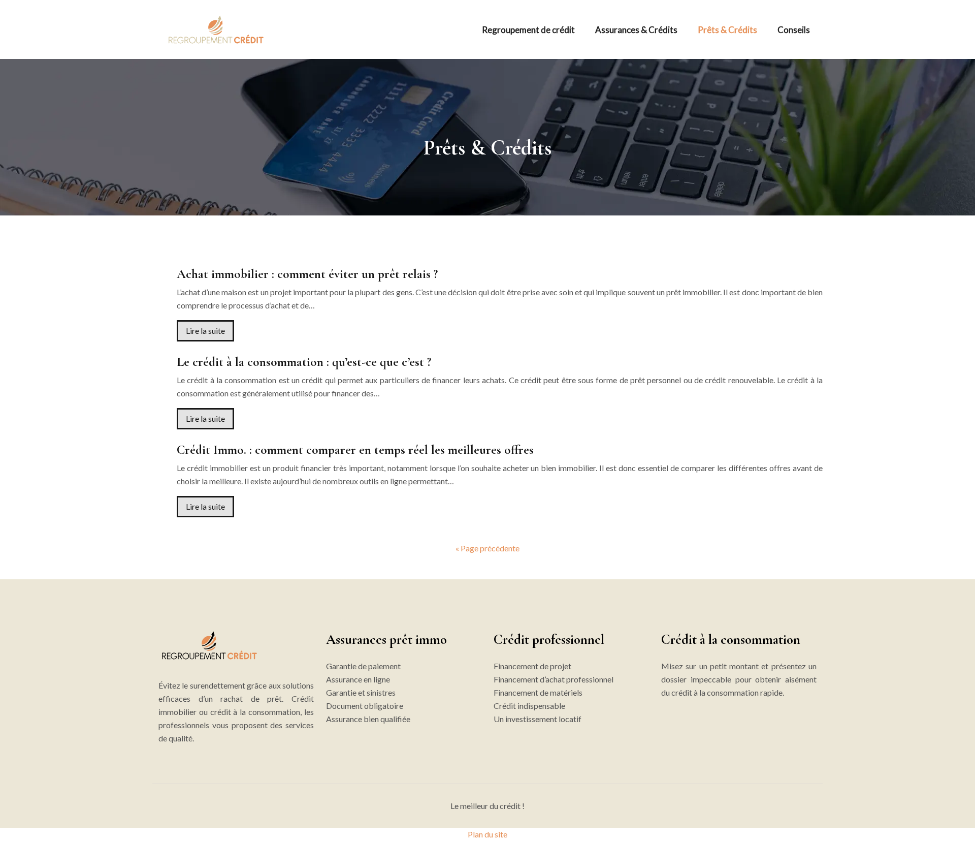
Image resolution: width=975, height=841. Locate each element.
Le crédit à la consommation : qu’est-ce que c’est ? (304, 361)
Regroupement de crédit (528, 29)
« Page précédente (487, 548)
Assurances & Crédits (636, 29)
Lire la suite (205, 330)
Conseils (793, 29)
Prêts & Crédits (727, 29)
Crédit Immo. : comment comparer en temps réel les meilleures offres (355, 449)
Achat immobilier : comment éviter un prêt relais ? (307, 274)
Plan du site (487, 834)
